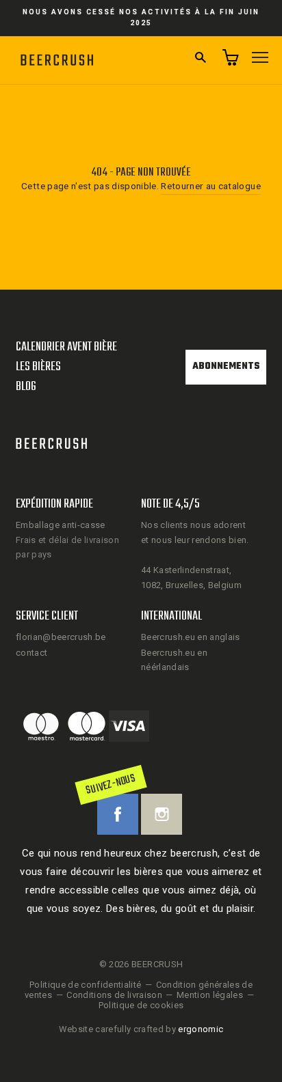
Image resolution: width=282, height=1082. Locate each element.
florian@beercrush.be (61, 637)
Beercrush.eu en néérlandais (174, 660)
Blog (26, 387)
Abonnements (225, 366)
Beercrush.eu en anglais (190, 637)
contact (31, 653)
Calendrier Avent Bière (66, 347)
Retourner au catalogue (210, 185)
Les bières (38, 367)
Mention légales (210, 995)
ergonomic (200, 1029)
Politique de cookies (141, 1005)
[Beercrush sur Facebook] (117, 814)
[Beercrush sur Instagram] (161, 814)
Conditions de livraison (114, 995)
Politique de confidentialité (85, 985)
